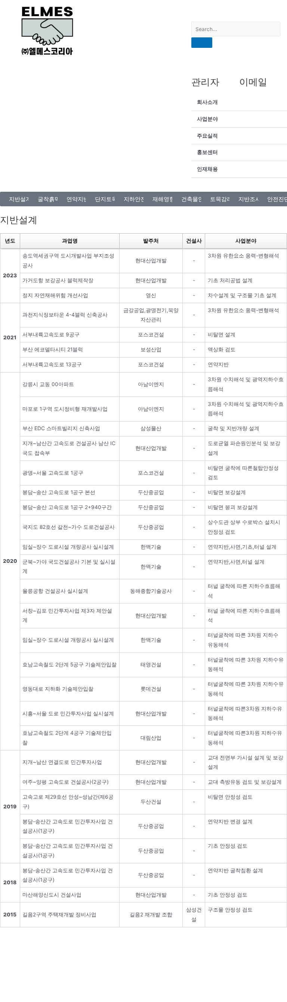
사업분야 (207, 119)
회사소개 (207, 102)
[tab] (239, 102)
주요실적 (207, 136)
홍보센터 (207, 152)
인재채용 (207, 169)
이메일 (253, 81)
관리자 (205, 81)
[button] (20, 199)
